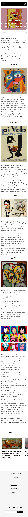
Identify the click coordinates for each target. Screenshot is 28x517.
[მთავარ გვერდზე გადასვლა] (3, 4)
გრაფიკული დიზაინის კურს (8, 422)
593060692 (15, 477)
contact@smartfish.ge (15, 473)
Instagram (14, 485)
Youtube (14, 496)
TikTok (14, 499)
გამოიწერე (19, 511)
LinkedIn (14, 492)
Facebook (14, 488)
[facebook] (26, 33)
